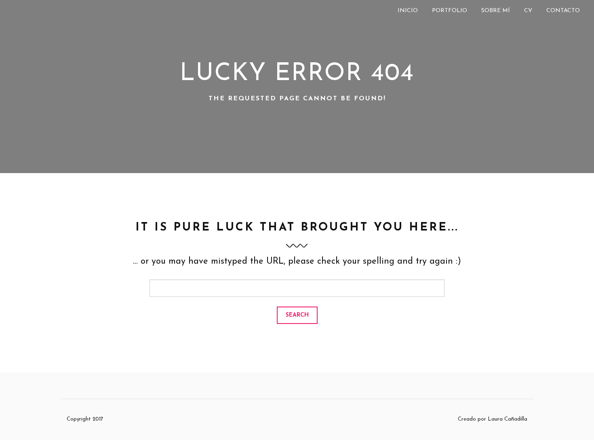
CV (528, 11)
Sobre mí (495, 11)
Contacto (563, 11)
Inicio (408, 11)
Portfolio (449, 11)
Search (297, 315)
